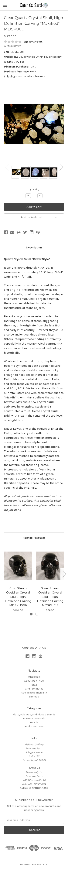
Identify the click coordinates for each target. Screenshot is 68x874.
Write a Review (12, 45)
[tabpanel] (18, 579)
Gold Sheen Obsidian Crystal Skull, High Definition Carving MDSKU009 (18, 597)
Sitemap (34, 696)
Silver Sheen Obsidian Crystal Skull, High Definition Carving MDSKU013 (50, 597)
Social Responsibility (34, 692)
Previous (7, 167)
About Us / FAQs (34, 680)
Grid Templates (34, 688)
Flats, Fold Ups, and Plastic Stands (34, 714)
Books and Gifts (34, 726)
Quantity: (34, 189)
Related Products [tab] (34, 537)
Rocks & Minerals (34, 718)
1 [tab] (31, 614)
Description (34, 247)
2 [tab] (37, 614)
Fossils (34, 722)
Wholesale (34, 676)
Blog (34, 684)
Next (61, 167)
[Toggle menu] (5, 5)
